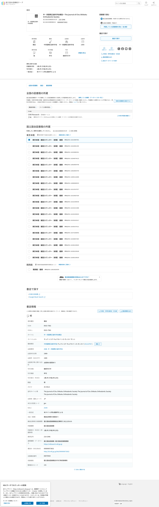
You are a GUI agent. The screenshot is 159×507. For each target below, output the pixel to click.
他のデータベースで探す (110, 61)
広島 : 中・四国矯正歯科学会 (53, 349)
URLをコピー (111, 50)
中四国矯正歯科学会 (50, 344)
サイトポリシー (83, 501)
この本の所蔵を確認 (123, 116)
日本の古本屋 (33, 294)
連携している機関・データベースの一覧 (90, 97)
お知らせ (58, 501)
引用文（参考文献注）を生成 (111, 54)
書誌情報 (49, 85)
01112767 (88, 344)
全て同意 (42, 503)
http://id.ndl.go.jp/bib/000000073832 (56, 451)
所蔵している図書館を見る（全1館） (116, 27)
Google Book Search (36, 297)
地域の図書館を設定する (123, 101)
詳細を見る (82, 53)
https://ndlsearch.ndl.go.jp (53, 444)
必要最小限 (27, 503)
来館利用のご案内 (64, 135)
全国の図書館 (33, 85)
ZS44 (45, 408)
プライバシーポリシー (70, 501)
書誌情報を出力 (107, 57)
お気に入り (104, 50)
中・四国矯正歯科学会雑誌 (53, 335)
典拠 (97, 344)
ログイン (153, 5)
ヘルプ (146, 5)
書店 (41, 85)
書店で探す (116, 38)
